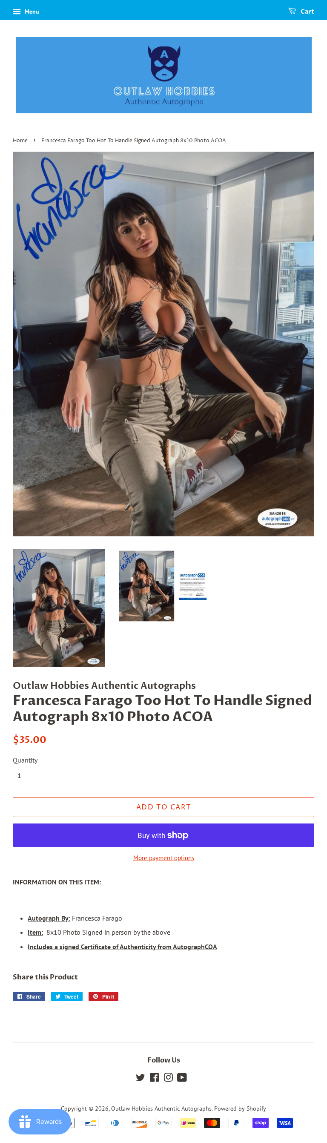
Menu (31, 11)
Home (20, 140)
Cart (306, 12)
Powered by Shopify (240, 1108)
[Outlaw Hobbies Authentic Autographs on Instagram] (168, 1079)
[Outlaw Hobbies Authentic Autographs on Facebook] (154, 1079)
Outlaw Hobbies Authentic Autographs (161, 1108)
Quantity (25, 760)
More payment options (163, 858)
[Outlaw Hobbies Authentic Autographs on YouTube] (182, 1079)
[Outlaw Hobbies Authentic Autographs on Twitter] (140, 1079)
